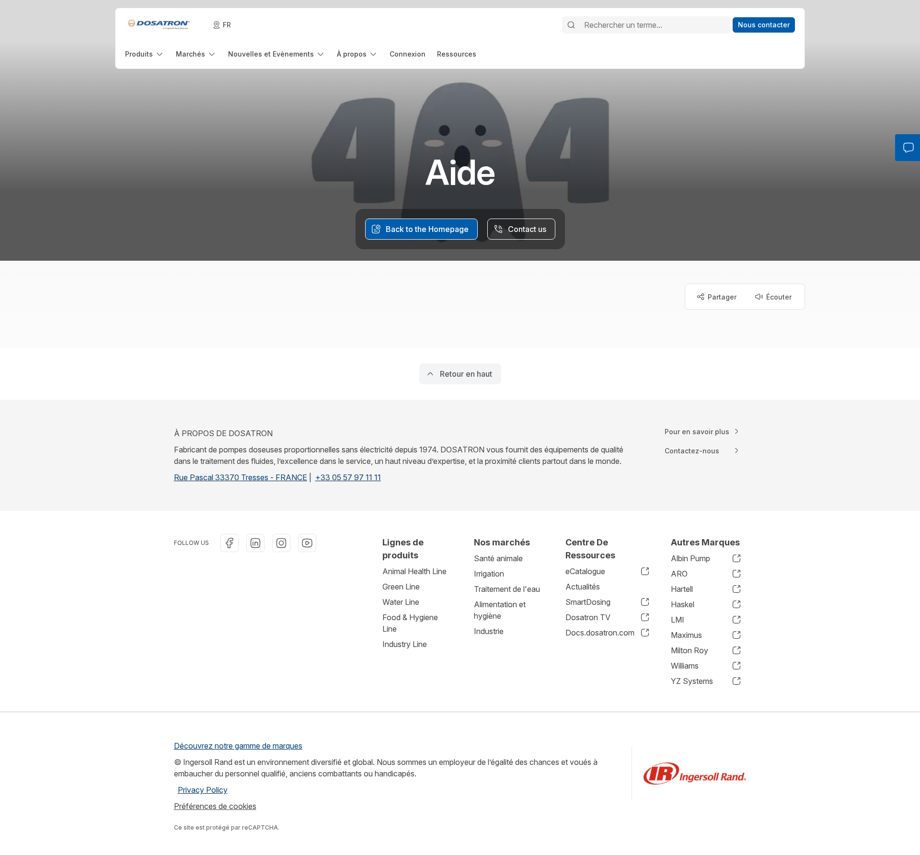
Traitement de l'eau (507, 589)
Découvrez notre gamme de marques (238, 746)
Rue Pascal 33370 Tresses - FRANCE (240, 477)
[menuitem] (144, 54)
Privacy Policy (203, 790)
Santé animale (498, 558)
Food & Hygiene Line (410, 623)
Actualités (582, 586)
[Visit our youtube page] (307, 543)
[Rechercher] (571, 25)
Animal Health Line (414, 571)
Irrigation (489, 573)
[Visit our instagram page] (281, 543)
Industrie (489, 631)
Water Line (400, 602)
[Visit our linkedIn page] (255, 543)
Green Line (401, 586)
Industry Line (404, 644)
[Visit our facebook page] (229, 543)
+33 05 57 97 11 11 (348, 477)
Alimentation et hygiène (500, 610)
